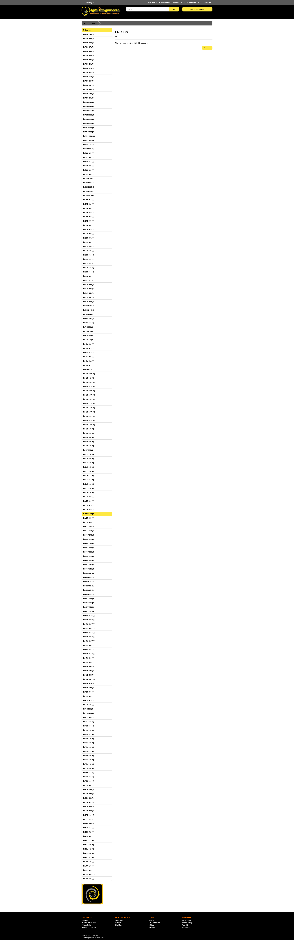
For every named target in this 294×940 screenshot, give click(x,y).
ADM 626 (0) (89, 111)
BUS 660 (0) (89, 174)
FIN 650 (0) (89, 340)
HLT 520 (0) (89, 433)
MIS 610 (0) (89, 582)
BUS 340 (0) (89, 153)
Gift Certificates (154, 923)
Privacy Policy (87, 925)
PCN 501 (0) (89, 696)
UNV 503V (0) (90, 874)
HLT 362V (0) (90, 420)
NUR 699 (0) (89, 688)
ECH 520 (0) (89, 229)
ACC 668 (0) (89, 89)
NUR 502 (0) (89, 666)
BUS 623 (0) (89, 170)
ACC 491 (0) (89, 64)
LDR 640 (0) (89, 518)
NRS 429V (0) (90, 624)
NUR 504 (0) (89, 671)
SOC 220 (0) (89, 794)
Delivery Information (89, 923)
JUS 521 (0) (89, 475)
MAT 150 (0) (89, 531)
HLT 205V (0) (90, 374)
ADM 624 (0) (89, 106)
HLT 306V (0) (90, 382)
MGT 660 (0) (89, 560)
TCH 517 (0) (89, 828)
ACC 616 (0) (89, 68)
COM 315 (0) (90, 187)
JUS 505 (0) (89, 459)
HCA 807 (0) (89, 357)
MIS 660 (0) (89, 586)
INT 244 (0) (89, 450)
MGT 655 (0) (89, 556)
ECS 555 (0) (89, 259)
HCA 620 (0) (89, 348)
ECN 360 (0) (89, 242)
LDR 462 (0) (89, 497)
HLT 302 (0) (89, 378)
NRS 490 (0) (89, 658)
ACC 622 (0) (89, 72)
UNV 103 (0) (89, 862)
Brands (151, 920)
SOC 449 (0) (89, 811)
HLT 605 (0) (89, 446)
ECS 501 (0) (89, 255)
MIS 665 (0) (89, 590)
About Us (85, 920)
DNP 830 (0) (89, 208)
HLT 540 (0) (89, 437)
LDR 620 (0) (89, 509)
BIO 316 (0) (89, 149)
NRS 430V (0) (90, 628)
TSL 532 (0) (89, 840)
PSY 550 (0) (89, 747)
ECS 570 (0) (89, 268)
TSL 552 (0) (89, 849)
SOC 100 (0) (89, 789)
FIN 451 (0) (89, 335)
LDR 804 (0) (89, 522)
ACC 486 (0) (89, 60)
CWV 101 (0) (89, 195)
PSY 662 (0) (89, 760)
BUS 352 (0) (89, 157)
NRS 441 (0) (89, 649)
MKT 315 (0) (89, 603)
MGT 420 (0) (89, 539)
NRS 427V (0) (90, 620)
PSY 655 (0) (89, 756)
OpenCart (94, 935)
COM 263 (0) (90, 183)
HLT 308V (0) (90, 391)
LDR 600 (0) (89, 501)
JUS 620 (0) (89, 492)
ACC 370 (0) (89, 43)
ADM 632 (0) (89, 115)
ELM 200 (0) (89, 285)
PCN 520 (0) (89, 700)
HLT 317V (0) (90, 412)
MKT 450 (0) (89, 607)
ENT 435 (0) (89, 323)
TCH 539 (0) (89, 836)
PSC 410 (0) (89, 722)
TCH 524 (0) (89, 832)
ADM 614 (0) (89, 102)
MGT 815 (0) (89, 569)
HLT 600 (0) (89, 442)
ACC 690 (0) (89, 94)
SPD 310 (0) (89, 815)
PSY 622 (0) (89, 751)
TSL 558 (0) (89, 853)
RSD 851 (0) (89, 785)
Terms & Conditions (89, 927)
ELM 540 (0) (89, 302)
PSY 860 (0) (89, 768)
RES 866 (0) (89, 777)
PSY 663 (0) (89, 764)
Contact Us (119, 920)
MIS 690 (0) (89, 594)
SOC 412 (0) (89, 802)
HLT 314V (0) (90, 408)
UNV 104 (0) (89, 866)
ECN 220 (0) (89, 234)
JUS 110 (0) (89, 454)
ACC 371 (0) (89, 47)
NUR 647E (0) (90, 679)
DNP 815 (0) (89, 204)
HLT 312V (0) (90, 399)
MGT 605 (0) (89, 552)
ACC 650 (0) (89, 77)
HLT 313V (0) (90, 403)
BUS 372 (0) (89, 161)
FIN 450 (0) (89, 331)
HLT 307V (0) (90, 386)
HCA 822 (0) (89, 365)
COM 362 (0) (90, 191)
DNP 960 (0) (89, 225)
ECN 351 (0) (89, 238)
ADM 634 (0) (89, 119)
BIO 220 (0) (89, 145)
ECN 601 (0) (89, 251)
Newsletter (186, 927)
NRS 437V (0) (90, 641)
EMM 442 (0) (90, 310)
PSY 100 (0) (89, 730)
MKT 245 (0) (89, 599)
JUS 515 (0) (89, 467)
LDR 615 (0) (89, 505)
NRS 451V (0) (90, 654)
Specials (152, 927)
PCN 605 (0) (89, 705)
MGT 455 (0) (89, 548)
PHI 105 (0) (89, 709)
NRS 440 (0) (89, 645)
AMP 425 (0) (89, 128)
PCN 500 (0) (89, 692)
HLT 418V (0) (90, 425)
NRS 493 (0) (89, 662)
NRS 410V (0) (90, 615)
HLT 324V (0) (90, 416)
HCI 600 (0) (89, 369)
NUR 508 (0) (89, 675)
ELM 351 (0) (89, 297)
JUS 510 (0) (89, 463)
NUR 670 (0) (89, 683)
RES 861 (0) (89, 772)
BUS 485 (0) (89, 166)
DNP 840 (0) (89, 217)
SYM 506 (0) (89, 823)
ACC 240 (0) (89, 34)
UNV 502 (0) (89, 870)
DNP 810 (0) (89, 200)
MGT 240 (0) (89, 535)
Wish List (185, 925)
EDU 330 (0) (89, 276)
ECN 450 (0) (89, 246)
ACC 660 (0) (89, 81)
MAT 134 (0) (89, 526)
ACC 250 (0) (89, 38)
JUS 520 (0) (89, 471)
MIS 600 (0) (89, 577)
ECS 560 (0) (89, 263)
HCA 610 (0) (89, 344)
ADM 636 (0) (89, 123)
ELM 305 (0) (89, 289)
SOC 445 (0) (89, 806)
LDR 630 (93, 23)
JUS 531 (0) (89, 484)
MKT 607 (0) (89, 611)
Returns (118, 923)
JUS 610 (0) (89, 488)
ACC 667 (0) (89, 85)
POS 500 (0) (89, 717)
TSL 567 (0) (89, 857)
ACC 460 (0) (89, 51)
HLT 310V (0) (90, 395)
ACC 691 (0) (89, 98)
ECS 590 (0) (89, 272)
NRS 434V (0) (90, 637)
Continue (207, 48)
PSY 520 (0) (89, 739)
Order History (187, 923)
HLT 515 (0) (89, 429)
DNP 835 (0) (89, 212)
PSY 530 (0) (89, 743)
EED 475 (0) (89, 280)
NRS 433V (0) (90, 632)
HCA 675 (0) (89, 352)
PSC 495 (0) (89, 726)
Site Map (118, 925)
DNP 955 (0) (89, 221)
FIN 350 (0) (89, 327)
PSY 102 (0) (89, 734)
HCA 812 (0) (89, 361)
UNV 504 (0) (89, 879)
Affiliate (151, 925)
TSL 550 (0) (89, 845)
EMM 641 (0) (90, 314)
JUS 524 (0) (89, 480)
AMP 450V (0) (90, 136)
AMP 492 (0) (89, 140)
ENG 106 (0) (89, 318)
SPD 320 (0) (89, 819)
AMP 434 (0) (89, 132)
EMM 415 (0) (90, 306)
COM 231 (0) (90, 178)
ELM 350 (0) (89, 293)
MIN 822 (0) (89, 573)
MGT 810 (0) (89, 565)
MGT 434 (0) (89, 543)
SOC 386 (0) (89, 798)
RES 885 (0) (89, 781)
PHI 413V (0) (89, 713)
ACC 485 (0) (89, 55)
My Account (186, 920)
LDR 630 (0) (89, 514)
